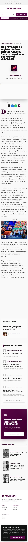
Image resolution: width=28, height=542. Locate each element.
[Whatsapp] (20, 3)
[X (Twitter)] (9, 105)
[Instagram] (9, 3)
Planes (3, 517)
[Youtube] (16, 3)
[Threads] (11, 3)
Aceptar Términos (17, 537)
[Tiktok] (14, 3)
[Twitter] (5, 3)
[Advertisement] (14, 30)
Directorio (15, 509)
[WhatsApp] (15, 105)
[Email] (22, 3)
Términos (4, 509)
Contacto (15, 507)
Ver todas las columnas (14, 400)
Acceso (3, 518)
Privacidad (5, 537)
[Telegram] (18, 3)
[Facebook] (7, 3)
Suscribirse (21, 14)
